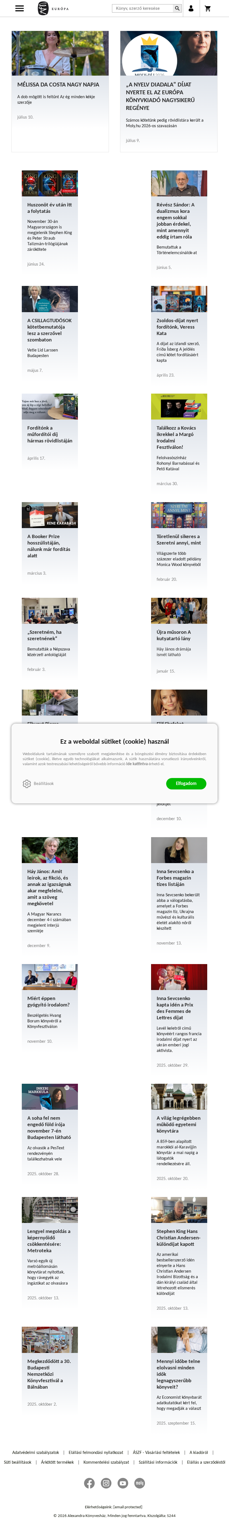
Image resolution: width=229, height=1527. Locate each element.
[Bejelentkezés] (191, 8)
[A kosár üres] (208, 8)
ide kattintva (137, 764)
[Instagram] (106, 1483)
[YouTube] (123, 1483)
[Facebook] (89, 1483)
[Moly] (139, 1483)
